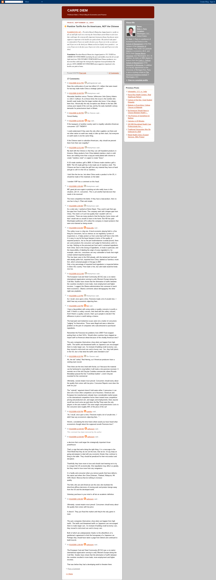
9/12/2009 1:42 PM (76, 306)
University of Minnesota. (135, 65)
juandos (89, 411)
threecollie (90, 228)
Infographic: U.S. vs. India (137, 91)
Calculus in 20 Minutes (136, 121)
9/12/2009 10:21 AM (76, 274)
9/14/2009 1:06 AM (76, 499)
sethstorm (90, 429)
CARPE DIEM (77, 10)
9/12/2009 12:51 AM (76, 148)
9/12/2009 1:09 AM (76, 206)
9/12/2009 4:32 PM (76, 356)
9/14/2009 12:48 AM (76, 429)
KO (87, 306)
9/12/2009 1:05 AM (76, 186)
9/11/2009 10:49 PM (76, 93)
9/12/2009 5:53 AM (76, 228)
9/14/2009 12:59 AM (76, 437)
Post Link (82, 73)
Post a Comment (74, 569)
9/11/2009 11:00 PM (76, 113)
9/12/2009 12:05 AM (76, 121)
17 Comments (114, 73)
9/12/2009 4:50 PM (76, 411)
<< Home (69, 574)
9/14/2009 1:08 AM (76, 545)
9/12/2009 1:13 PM (76, 296)
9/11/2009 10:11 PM (76, 83)
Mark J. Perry (142, 29)
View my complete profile (138, 80)
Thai (88, 121)
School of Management (134, 44)
